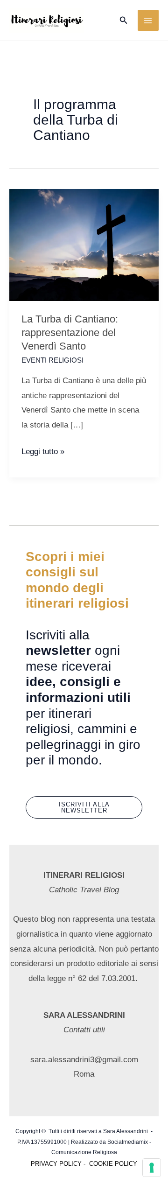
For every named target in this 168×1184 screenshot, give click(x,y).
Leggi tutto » (42, 453)
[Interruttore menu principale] (148, 20)
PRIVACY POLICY (56, 1163)
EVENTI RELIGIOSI (52, 360)
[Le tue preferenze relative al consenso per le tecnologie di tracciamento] (152, 1168)
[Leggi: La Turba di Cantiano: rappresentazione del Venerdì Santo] (84, 244)
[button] (123, 20)
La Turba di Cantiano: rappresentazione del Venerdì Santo (69, 332)
